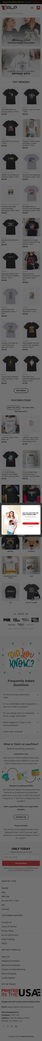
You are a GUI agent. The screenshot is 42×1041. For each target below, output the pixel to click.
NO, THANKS (30, 526)
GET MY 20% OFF (31, 523)
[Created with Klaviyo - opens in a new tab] (21, 535)
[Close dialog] (39, 506)
